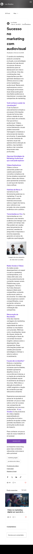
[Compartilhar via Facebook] (7, 477)
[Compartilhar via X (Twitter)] (12, 477)
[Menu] (31, 2)
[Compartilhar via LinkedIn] (16, 477)
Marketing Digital (11, 471)
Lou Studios (9, 4)
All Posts (7, 13)
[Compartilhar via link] (20, 477)
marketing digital (12, 457)
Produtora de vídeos (13, 466)
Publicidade (10, 468)
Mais (15, 13)
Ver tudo (23, 490)
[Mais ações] (25, 23)
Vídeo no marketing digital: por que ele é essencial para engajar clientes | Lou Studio (16, 511)
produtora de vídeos (14, 461)
